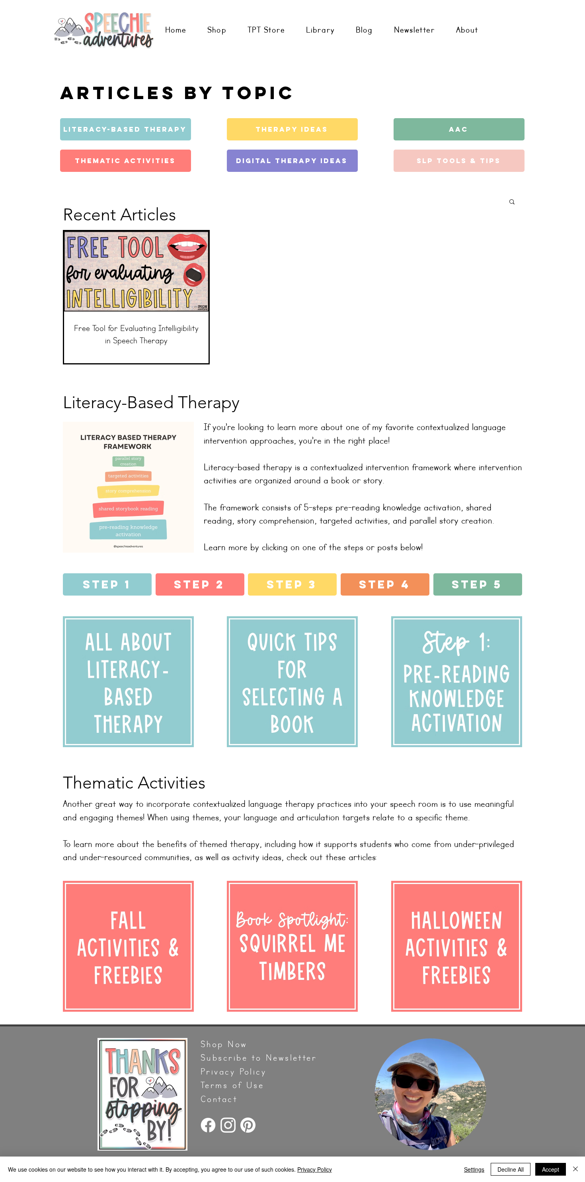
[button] (512, 202)
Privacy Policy (314, 1169)
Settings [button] (474, 1169)
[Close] (575, 1169)
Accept (550, 1169)
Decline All (510, 1169)
